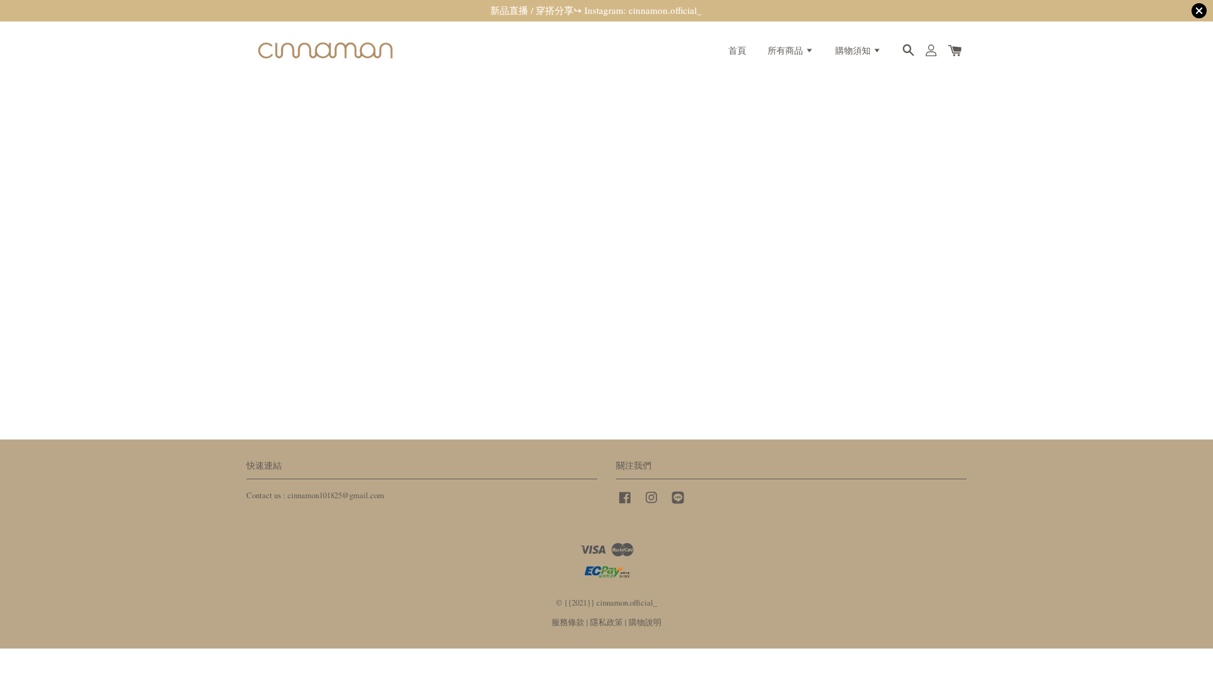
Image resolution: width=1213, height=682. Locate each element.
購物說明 (645, 622)
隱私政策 (606, 622)
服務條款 (568, 622)
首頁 (737, 50)
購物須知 (854, 50)
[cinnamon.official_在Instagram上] (651, 503)
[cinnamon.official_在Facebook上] (625, 503)
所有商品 (787, 50)
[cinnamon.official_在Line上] (678, 503)
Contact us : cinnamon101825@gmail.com (315, 495)
